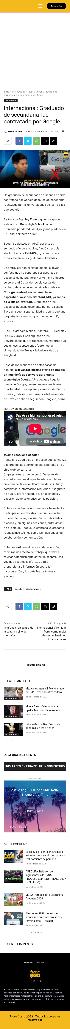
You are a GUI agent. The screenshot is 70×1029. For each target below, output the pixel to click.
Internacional (19, 91)
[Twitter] (28, 141)
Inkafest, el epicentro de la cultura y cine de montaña (18, 631)
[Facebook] (19, 141)
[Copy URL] (53, 141)
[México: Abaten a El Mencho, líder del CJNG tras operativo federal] (13, 693)
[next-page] (12, 742)
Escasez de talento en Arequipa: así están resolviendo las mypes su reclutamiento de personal (46, 855)
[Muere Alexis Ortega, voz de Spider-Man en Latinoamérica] (13, 711)
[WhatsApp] (36, 141)
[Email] (45, 141)
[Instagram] (34, 981)
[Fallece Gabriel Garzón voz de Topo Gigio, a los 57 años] (13, 729)
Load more (34, 932)
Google (18, 588)
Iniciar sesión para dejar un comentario (35, 766)
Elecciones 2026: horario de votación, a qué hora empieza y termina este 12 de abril (44, 917)
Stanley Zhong (33, 588)
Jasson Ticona (14, 131)
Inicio (6, 91)
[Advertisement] (35, 49)
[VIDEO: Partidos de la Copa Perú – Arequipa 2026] (13, 899)
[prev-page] (6, 742)
